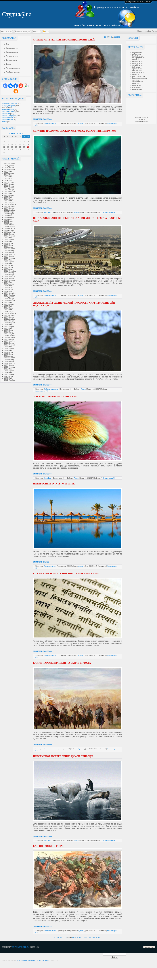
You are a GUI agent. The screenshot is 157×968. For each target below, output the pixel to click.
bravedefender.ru (20, 947)
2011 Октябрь (9, 228)
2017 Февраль (9, 345)
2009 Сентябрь (10, 182)
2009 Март (8, 171)
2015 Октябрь (9, 315)
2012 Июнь (8, 243)
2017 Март (8, 347)
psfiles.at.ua (136, 54)
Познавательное (8, 112)
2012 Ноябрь (9, 252)
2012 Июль (8, 245)
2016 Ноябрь (9, 339)
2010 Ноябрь (9, 208)
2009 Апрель (9, 173)
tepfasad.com (137, 87)
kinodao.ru (22, 960)
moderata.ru (42, 960)
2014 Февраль (9, 280)
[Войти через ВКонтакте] (10, 85)
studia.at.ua (136, 59)
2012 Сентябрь (10, 249)
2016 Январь (9, 321)
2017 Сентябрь (10, 358)
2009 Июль (8, 178)
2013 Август (9, 269)
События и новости (9, 104)
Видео (4, 122)
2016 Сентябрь (10, 336)
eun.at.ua (135, 80)
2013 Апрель (9, 262)
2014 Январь (9, 278)
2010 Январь (9, 190)
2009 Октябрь (9, 184)
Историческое (7, 120)
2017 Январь (9, 343)
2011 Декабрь (9, 232)
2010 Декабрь (9, 210)
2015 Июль (8, 310)
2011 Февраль (9, 214)
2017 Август (9, 356)
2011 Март (8, 215)
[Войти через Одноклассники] (15, 91)
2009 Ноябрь (9, 186)
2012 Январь (9, 234)
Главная (7, 31)
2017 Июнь (8, 352)
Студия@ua (17, 14)
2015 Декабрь (9, 319)
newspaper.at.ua (138, 58)
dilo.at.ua (135, 74)
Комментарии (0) (109, 212)
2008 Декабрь (9, 166)
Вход (37, 31)
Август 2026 (16, 133)
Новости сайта (8, 110)
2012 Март (8, 238)
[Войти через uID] (5, 85)
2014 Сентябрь (10, 293)
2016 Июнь (8, 330)
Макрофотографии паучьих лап (56, 396)
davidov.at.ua (137, 52)
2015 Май (8, 306)
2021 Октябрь (9, 380)
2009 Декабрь (9, 188)
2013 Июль (8, 267)
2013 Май (8, 263)
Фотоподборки (7, 118)
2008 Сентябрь (10, 164)
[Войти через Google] (26, 85)
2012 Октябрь (9, 251)
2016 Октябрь (9, 337)
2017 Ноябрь (9, 361)
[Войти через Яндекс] (21, 85)
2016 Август (9, 334)
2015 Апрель (9, 304)
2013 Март (8, 260)
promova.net (137, 89)
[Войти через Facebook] (15, 85)
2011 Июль (8, 223)
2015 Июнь (8, 308)
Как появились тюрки (49, 846)
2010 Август (9, 203)
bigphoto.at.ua (137, 56)
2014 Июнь (8, 287)
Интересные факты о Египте (54, 483)
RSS (47, 31)
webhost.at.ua (137, 82)
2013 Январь (9, 256)
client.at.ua (136, 84)
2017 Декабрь (9, 363)
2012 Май (8, 241)
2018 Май (8, 372)
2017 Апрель (9, 348)
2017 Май (8, 350)
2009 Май (8, 175)
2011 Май (7, 219)
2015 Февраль (9, 300)
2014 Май (8, 286)
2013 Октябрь (9, 273)
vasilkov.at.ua (137, 63)
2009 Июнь (8, 177)
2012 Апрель (9, 239)
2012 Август (9, 247)
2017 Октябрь (9, 360)
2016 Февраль (9, 323)
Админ (80, 123)
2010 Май (8, 197)
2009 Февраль (9, 169)
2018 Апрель (9, 371)
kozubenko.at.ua (138, 76)
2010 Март (8, 193)
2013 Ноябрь (9, 275)
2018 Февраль (9, 367)
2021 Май (8, 378)
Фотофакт (6, 114)
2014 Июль (8, 289)
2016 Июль (8, 332)
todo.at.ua (136, 67)
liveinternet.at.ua (138, 72)
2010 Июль (8, 201)
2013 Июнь (8, 265)
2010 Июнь (8, 199)
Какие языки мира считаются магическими (66, 573)
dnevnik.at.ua (137, 71)
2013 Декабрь (9, 276)
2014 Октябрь (9, 295)
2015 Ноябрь (9, 317)
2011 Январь (9, 212)
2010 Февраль (9, 191)
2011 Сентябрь (10, 227)
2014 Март (8, 282)
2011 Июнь (8, 221)
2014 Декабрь (9, 297)
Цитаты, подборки (9, 116)
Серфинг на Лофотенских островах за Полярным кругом (74, 130)
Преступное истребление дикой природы (63, 756)
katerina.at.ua (137, 61)
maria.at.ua (136, 85)
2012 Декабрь (9, 254)
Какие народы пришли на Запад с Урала (62, 662)
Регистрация (23, 31)
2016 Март (8, 324)
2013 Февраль (9, 258)
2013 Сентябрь (10, 271)
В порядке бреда (8, 106)
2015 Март (8, 302)
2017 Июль (8, 354)
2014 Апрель (9, 284)
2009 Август (9, 180)
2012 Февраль (9, 236)
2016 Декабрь (9, 341)
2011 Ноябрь (9, 230)
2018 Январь (9, 365)
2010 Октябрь (9, 206)
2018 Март (8, 369)
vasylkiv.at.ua (137, 65)
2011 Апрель (9, 217)
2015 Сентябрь (10, 313)
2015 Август (9, 312)
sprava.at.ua (137, 69)
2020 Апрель (9, 374)
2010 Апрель (9, 195)
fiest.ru (32, 960)
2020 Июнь (8, 376)
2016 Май (8, 328)
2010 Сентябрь (10, 204)
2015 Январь (9, 299)
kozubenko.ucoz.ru (139, 78)
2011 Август (8, 225)
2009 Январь (9, 167)
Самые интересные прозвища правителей (64, 39)
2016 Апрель (9, 326)
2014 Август (9, 291)
